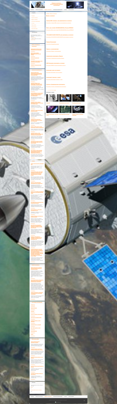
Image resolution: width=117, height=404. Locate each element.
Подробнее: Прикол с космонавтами (53, 51)
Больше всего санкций (36, 324)
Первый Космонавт (51, 42)
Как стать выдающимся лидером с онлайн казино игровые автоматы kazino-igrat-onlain (36, 226)
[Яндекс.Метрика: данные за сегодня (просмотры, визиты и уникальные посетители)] (58, 402)
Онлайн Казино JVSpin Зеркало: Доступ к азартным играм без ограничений (37, 134)
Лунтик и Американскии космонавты (55, 84)
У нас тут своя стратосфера (37, 314)
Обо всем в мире (35, 339)
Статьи (33, 23)
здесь (32, 387)
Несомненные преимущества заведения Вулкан (37, 203)
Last (55, 90)
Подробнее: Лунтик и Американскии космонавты (56, 86)
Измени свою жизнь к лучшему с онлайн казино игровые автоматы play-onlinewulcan (36, 238)
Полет (32, 334)
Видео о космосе (35, 19)
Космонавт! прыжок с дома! (53, 77)
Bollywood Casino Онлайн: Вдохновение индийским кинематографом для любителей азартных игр (36, 151)
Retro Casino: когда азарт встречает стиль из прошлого (37, 127)
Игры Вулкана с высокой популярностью (36, 210)
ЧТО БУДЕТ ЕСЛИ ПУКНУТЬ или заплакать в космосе (36, 61)
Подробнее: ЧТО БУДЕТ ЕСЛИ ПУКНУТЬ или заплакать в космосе (59, 37)
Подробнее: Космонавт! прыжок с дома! (54, 79)
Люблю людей (34, 308)
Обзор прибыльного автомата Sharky (35, 342)
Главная (33, 15)
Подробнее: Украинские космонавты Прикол (55, 58)
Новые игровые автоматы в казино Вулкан (37, 216)
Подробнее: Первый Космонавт (52, 44)
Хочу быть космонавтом (36, 317)
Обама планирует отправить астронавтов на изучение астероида (37, 293)
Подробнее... (33, 51)
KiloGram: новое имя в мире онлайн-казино (37, 111)
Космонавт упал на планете (53, 70)
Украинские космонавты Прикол (54, 56)
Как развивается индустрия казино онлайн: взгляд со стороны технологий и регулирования (37, 94)
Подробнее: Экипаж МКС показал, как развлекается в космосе (58, 22)
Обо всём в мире (34, 28)
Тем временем (34, 331)
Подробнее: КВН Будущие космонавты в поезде (56, 65)
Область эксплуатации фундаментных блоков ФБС (37, 183)
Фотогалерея (34, 26)
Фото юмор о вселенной (37, 302)
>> (53, 90)
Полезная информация (36, 21)
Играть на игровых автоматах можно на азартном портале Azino (37, 192)
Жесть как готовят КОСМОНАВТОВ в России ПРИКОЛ (36, 54)
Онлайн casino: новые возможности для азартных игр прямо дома (37, 103)
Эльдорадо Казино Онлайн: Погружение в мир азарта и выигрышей (37, 142)
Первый (32, 311)
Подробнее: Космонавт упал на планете (54, 72)
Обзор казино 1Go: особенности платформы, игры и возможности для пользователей (36, 74)
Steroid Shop (33, 39)
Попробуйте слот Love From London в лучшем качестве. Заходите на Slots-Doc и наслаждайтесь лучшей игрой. (37, 173)
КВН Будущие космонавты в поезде (55, 63)
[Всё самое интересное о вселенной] (38, 4)
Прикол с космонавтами (36, 65)
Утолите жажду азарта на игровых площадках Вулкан (37, 349)
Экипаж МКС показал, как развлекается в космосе (36, 49)
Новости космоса (35, 17)
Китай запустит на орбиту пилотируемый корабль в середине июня (36, 268)
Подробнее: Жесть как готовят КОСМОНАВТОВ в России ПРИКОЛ (59, 29)
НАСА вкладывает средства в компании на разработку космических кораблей (37, 281)
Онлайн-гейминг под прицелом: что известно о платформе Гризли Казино (36, 84)
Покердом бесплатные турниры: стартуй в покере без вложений (36, 120)
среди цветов (33, 37)
